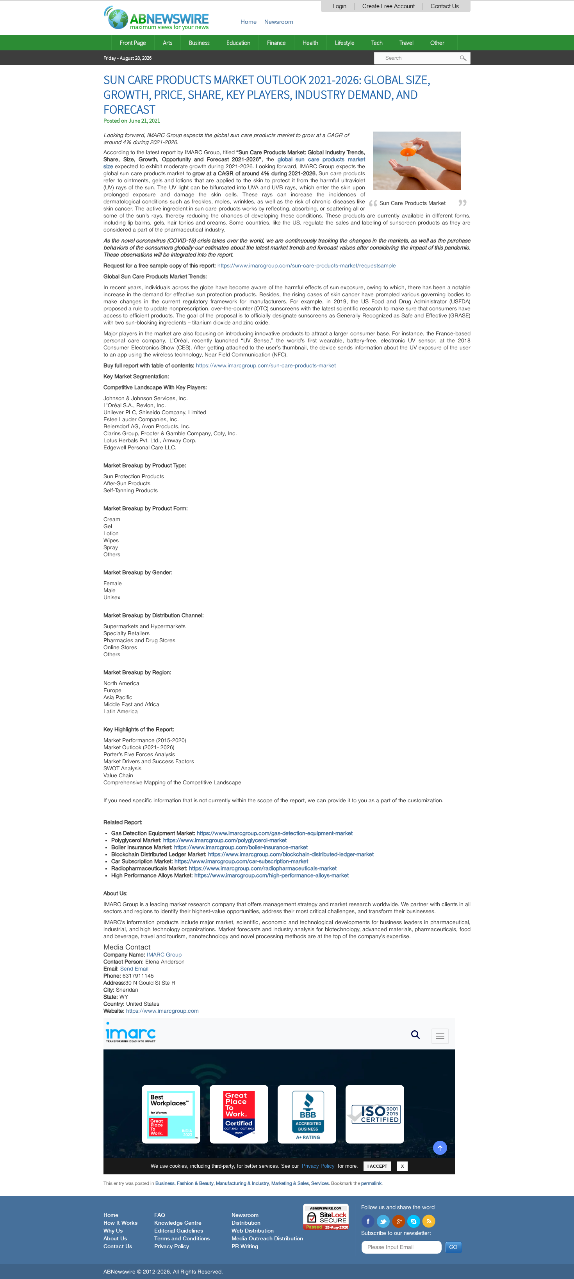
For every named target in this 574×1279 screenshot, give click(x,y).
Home (249, 21)
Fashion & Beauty (195, 1183)
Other (437, 42)
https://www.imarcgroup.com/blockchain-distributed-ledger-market (291, 854)
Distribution (246, 1223)
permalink (371, 1183)
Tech (377, 42)
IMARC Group (164, 954)
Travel (406, 42)
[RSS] (428, 1222)
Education (238, 42)
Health (310, 42)
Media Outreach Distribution (267, 1239)
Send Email (134, 968)
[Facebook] (367, 1222)
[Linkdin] (398, 1222)
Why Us (113, 1231)
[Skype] (413, 1222)
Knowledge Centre (177, 1223)
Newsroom (278, 21)
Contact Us (445, 6)
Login (339, 6)
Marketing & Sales (290, 1183)
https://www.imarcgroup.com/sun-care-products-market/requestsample (306, 265)
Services (320, 1183)
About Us (115, 1239)
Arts (167, 42)
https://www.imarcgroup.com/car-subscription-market (241, 861)
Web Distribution (253, 1231)
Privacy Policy (171, 1246)
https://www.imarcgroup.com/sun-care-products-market (266, 365)
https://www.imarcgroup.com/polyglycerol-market (225, 840)
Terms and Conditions (182, 1239)
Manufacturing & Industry (242, 1183)
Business (199, 42)
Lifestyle (345, 42)
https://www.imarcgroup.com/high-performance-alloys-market (271, 875)
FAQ (159, 1215)
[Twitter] (383, 1222)
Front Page (133, 42)
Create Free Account (388, 6)
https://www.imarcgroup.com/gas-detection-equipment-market (275, 833)
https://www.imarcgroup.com (162, 1011)
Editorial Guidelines (178, 1231)
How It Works (120, 1223)
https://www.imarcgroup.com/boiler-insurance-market (241, 847)
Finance (276, 42)
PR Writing (245, 1246)
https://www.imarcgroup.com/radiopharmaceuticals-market (263, 868)
